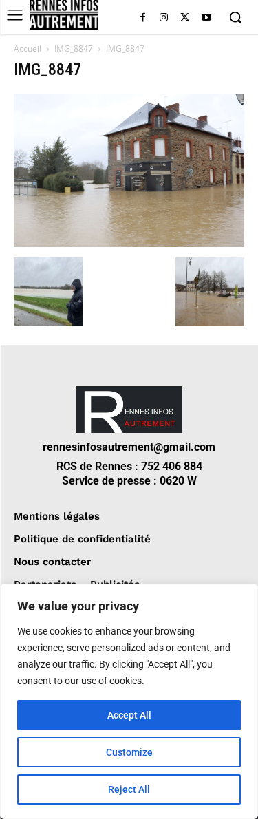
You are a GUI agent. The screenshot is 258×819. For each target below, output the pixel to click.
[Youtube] (206, 18)
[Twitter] (184, 18)
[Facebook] (142, 18)
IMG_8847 (73, 48)
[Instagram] (164, 18)
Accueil (27, 48)
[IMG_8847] (129, 243)
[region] (129, 701)
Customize (129, 752)
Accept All (129, 715)
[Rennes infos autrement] (64, 15)
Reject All (129, 789)
